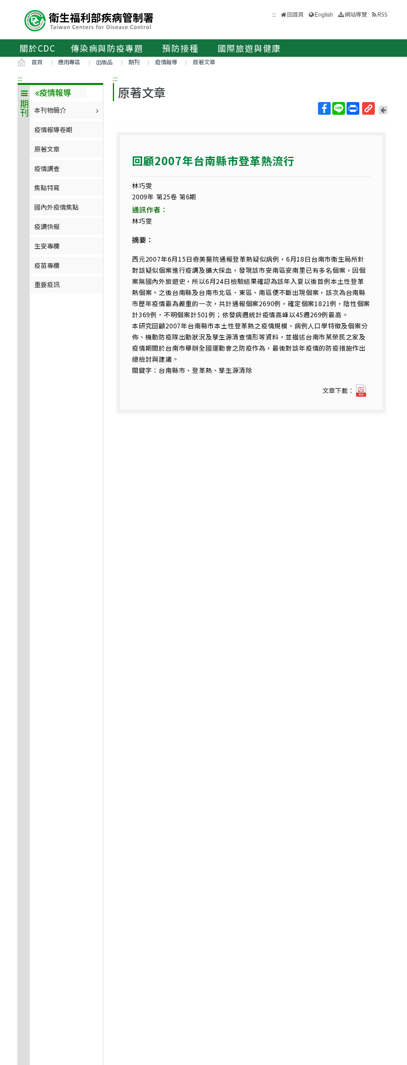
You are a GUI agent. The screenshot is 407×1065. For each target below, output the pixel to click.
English (323, 14)
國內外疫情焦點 (56, 207)
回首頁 (295, 14)
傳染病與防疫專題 (107, 48)
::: (19, 78)
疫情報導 (166, 62)
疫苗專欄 (47, 265)
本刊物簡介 (50, 110)
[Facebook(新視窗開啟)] (324, 108)
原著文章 (204, 62)
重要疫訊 (47, 284)
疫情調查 (47, 168)
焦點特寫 (47, 187)
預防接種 (180, 48)
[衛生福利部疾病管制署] (89, 19)
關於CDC (37, 48)
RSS (382, 14)
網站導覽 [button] (356, 14)
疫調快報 (47, 226)
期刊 (134, 62)
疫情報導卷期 (53, 129)
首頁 (37, 62)
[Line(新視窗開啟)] (338, 108)
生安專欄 (47, 246)
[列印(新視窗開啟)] (353, 108)
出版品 (104, 62)
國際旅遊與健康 (249, 48)
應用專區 (69, 62)
